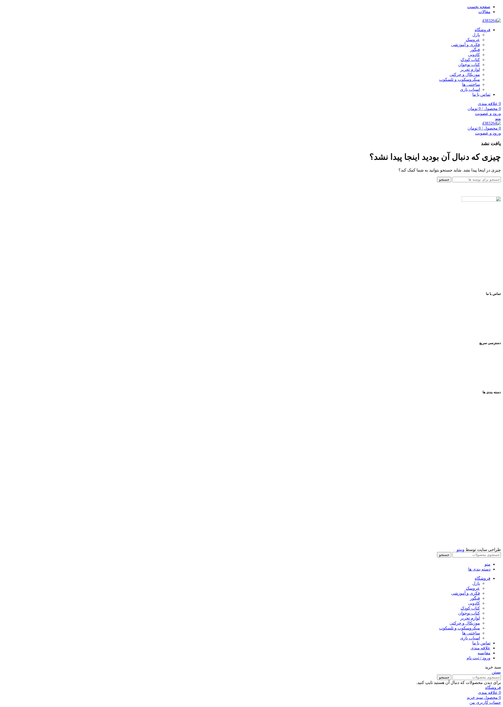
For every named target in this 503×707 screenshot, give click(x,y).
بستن (496, 672)
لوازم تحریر (470, 69)
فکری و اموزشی (486, 421)
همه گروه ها (490, 404)
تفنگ (497, 530)
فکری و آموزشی (465, 44)
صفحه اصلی (490, 355)
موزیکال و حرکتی (465, 74)
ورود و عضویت (488, 113)
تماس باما (492, 371)
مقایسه (484, 653)
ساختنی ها (471, 84)
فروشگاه (493, 363)
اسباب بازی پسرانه (484, 505)
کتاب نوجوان (469, 64)
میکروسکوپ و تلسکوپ (459, 79)
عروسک (473, 39)
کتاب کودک (470, 59)
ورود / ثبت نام (478, 658)
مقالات (495, 380)
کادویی (474, 54)
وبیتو (460, 549)
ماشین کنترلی (489, 522)
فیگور (475, 49)
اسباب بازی (470, 89)
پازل (476, 34)
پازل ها (495, 429)
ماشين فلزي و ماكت (483, 538)
